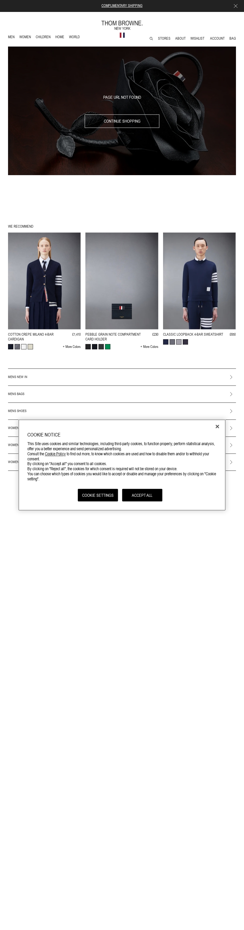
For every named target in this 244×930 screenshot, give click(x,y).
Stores (164, 38)
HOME (61, 38)
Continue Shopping (122, 121)
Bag (232, 38)
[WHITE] (23, 346)
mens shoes (17, 411)
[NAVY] (10, 346)
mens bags (16, 394)
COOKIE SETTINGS (98, 495)
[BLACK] (88, 346)
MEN (12, 38)
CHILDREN (43, 38)
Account (217, 38)
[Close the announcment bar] (235, 6)
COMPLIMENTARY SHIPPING (122, 6)
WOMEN (25, 38)
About (180, 38)
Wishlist (197, 38)
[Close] (217, 426)
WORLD (75, 38)
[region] (122, 465)
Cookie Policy (55, 453)
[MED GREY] (17, 346)
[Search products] (151, 39)
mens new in (17, 377)
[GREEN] (107, 346)
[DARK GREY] (101, 346)
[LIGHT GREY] (179, 342)
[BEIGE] (30, 346)
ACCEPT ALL (142, 495)
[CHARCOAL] (185, 342)
